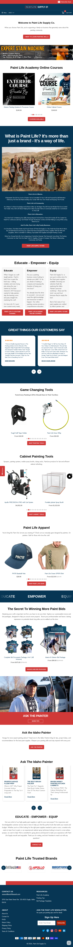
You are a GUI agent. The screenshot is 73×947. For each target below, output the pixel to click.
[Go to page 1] (31, 114)
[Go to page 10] (42, 438)
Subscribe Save (66, 2)
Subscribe (61, 923)
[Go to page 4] (36, 114)
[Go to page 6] (39, 114)
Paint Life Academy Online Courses (35, 312)
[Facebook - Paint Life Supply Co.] (47, 930)
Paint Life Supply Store (35, 246)
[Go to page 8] (39, 438)
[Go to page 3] (34, 114)
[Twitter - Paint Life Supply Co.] (43, 930)
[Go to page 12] (45, 438)
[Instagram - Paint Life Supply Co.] (52, 930)
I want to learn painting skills (36, 37)
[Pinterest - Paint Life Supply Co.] (55, 930)
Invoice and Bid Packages (36, 669)
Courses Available (36, 119)
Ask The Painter (36, 747)
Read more (8, 797)
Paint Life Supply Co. (39, 944)
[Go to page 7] (41, 114)
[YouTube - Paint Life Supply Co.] (60, 930)
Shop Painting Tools (36, 443)
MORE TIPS (35, 721)
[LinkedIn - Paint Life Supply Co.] (64, 930)
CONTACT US (36, 844)
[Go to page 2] (33, 114)
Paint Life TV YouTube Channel (12, 312)
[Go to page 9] (40, 438)
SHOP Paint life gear (36, 583)
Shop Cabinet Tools (36, 514)
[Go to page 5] (38, 114)
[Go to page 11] (44, 438)
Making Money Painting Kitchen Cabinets (57, 783)
